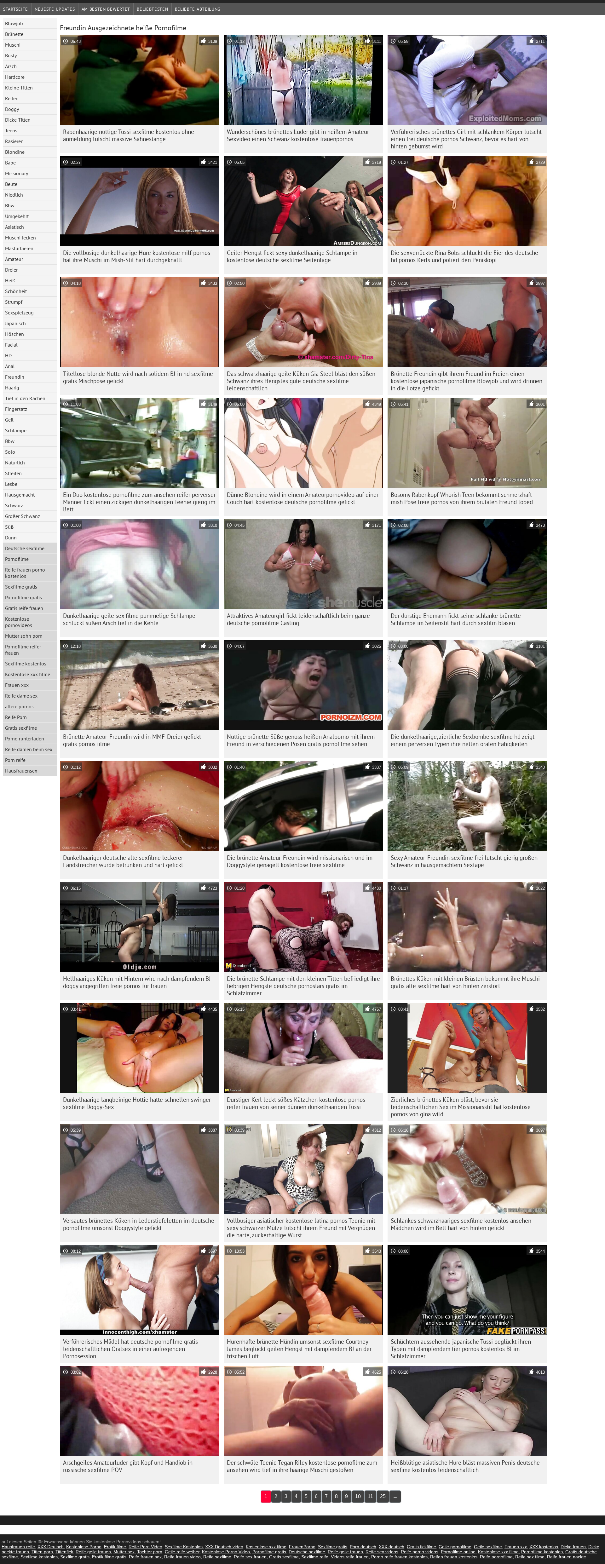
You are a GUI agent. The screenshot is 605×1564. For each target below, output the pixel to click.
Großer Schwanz (22, 516)
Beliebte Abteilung (198, 9)
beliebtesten (152, 9)
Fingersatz (16, 409)
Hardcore (15, 77)
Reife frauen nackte (566, 1556)
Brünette (14, 34)
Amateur (14, 259)
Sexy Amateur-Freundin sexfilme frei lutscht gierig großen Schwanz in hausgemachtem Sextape (464, 861)
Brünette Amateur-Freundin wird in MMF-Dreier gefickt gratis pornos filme (132, 740)
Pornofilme (17, 559)
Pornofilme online (458, 1551)
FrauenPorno (302, 1546)
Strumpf (13, 302)
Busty (11, 55)
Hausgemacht (20, 495)
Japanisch (15, 323)
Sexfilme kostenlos (25, 663)
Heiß (10, 280)
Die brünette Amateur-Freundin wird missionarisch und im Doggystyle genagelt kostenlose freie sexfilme (299, 861)
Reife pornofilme (496, 1556)
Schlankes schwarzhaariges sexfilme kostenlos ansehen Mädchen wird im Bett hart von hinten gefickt (461, 1224)
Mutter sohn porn (24, 636)
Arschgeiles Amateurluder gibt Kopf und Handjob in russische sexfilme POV (128, 1466)
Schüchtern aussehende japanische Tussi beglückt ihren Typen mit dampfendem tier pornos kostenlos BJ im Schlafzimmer (461, 1349)
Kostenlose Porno (83, 1546)
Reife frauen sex (145, 1556)
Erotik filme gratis (109, 1556)
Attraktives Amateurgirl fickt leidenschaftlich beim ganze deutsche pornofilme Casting (298, 619)
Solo (10, 452)
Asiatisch (14, 227)
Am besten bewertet (106, 9)
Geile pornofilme (455, 1546)
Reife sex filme (529, 1556)
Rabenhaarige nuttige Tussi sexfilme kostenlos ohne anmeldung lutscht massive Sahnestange (128, 135)
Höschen (14, 334)
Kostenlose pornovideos (18, 622)
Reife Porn (16, 717)
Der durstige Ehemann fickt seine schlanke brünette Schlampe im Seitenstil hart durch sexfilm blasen (456, 619)
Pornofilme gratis (23, 597)
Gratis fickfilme (421, 1546)
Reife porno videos (419, 1551)
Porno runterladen (24, 738)
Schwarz (14, 505)
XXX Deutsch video (224, 1546)
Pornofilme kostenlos (542, 1551)
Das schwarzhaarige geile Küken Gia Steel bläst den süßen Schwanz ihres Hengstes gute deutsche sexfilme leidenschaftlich (301, 381)
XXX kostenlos (543, 1546)
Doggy (12, 109)
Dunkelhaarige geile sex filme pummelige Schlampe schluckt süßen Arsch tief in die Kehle (129, 619)
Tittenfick (64, 1551)
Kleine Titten (19, 87)
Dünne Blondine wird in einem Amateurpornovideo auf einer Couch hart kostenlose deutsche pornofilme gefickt (302, 498)
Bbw (9, 205)
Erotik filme (115, 1546)
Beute (11, 184)
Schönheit (16, 291)
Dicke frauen (573, 1546)
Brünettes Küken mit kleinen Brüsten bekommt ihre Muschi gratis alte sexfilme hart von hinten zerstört (465, 982)
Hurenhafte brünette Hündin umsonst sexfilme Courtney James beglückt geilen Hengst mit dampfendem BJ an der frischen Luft (299, 1349)
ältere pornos (19, 706)
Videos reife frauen (350, 1556)
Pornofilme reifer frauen (23, 649)
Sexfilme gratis (21, 587)
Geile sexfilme (488, 1546)
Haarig (12, 387)
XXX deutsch (391, 1546)
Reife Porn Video (145, 1546)
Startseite (15, 9)
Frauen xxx (17, 685)
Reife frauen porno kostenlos (25, 572)
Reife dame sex (21, 696)
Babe (10, 162)
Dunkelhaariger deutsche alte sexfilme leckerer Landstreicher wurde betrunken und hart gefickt (123, 861)
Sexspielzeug (19, 312)
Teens (11, 130)
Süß (9, 527)
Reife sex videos (382, 1551)
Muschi (12, 45)
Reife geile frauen (93, 1551)
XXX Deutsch (50, 1546)
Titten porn (42, 1551)
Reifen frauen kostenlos (453, 1556)
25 (383, 1496)
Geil (9, 420)
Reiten (12, 98)
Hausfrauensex (21, 771)
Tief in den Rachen (25, 398)
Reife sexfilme (217, 1556)
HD (8, 355)
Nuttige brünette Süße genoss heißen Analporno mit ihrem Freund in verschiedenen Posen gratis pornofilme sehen (301, 740)
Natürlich (15, 462)
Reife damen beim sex (28, 749)
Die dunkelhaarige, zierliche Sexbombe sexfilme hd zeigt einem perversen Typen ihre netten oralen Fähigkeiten (462, 740)
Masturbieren (19, 248)
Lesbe (11, 484)
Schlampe (15, 430)
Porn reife (15, 760)
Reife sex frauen (250, 1556)
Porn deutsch (363, 1546)
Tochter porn (149, 1551)
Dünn (11, 537)
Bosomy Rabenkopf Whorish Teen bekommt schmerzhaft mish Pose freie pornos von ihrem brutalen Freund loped (462, 498)
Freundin (14, 377)
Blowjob (14, 23)
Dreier (11, 270)
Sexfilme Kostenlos (184, 1546)
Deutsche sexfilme (24, 548)
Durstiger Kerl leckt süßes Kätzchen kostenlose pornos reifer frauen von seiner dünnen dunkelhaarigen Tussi (296, 1103)
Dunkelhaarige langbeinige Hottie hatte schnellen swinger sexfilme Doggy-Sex (137, 1103)
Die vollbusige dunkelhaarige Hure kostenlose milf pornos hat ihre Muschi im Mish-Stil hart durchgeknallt (136, 256)
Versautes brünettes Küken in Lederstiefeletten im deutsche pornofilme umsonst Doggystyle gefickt (138, 1224)
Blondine (15, 152)
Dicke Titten (18, 120)
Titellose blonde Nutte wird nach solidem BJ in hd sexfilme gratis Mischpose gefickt (138, 377)
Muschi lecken (20, 237)
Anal (10, 366)
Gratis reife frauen (24, 608)
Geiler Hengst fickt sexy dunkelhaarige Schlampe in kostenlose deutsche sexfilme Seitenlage (292, 256)
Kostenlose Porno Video (226, 1551)
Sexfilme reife (314, 1556)
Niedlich (14, 195)
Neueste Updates (55, 9)
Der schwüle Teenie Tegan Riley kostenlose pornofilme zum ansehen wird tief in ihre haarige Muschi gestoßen (302, 1466)
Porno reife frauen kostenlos (399, 1556)
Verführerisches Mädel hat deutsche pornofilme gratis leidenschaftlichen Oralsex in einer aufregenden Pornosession (130, 1349)
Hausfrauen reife (18, 1546)
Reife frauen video (182, 1556)
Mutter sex (124, 1551)
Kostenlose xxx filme (27, 674)
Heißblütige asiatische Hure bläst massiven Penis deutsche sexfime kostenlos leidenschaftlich (465, 1466)
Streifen (13, 473)
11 (370, 1496)
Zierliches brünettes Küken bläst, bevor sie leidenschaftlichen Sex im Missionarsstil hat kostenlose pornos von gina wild (461, 1107)
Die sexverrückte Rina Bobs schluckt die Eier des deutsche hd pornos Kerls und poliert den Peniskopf (464, 256)
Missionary (16, 173)
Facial (11, 345)
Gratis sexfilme (21, 728)
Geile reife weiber (182, 1551)
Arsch (11, 66)
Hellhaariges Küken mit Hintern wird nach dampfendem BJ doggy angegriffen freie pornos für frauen (137, 982)
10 (358, 1496)
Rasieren (14, 141)
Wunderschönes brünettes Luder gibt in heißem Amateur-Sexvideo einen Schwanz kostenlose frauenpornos (299, 135)
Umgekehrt (17, 216)
